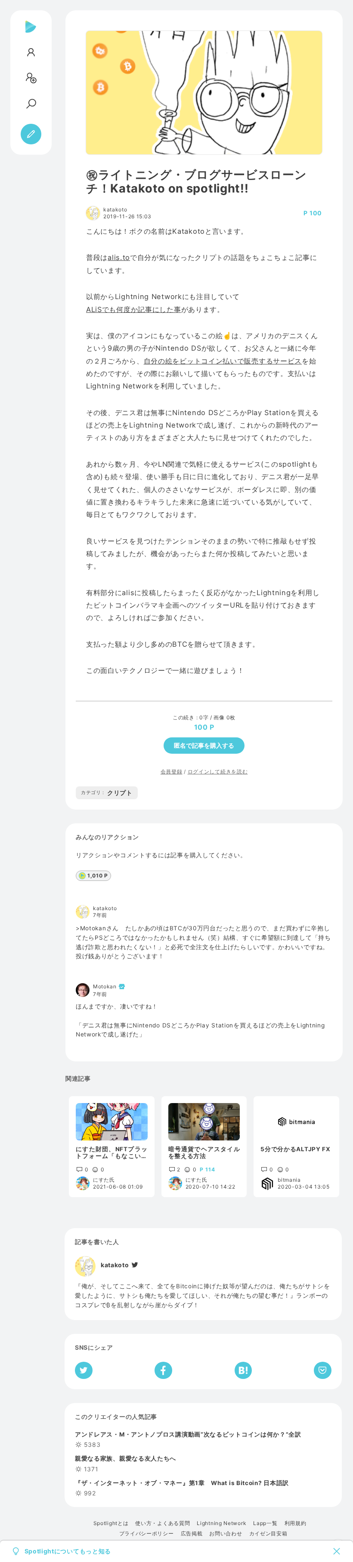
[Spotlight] (30, 33)
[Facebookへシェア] (163, 1370)
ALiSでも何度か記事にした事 (133, 309)
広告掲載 (192, 1533)
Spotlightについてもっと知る (68, 1551)
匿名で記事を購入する (204, 745)
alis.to (119, 257)
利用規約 (296, 1523)
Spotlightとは (111, 1523)
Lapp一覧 (265, 1523)
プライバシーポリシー (146, 1533)
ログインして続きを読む (218, 771)
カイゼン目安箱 (268, 1533)
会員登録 (172, 771)
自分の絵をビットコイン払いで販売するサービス (223, 361)
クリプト (107, 792)
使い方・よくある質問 (162, 1523)
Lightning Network (221, 1523)
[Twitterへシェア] (84, 1370)
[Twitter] (134, 1265)
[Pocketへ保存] (322, 1370)
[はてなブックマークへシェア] (243, 1370)
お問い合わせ (225, 1533)
